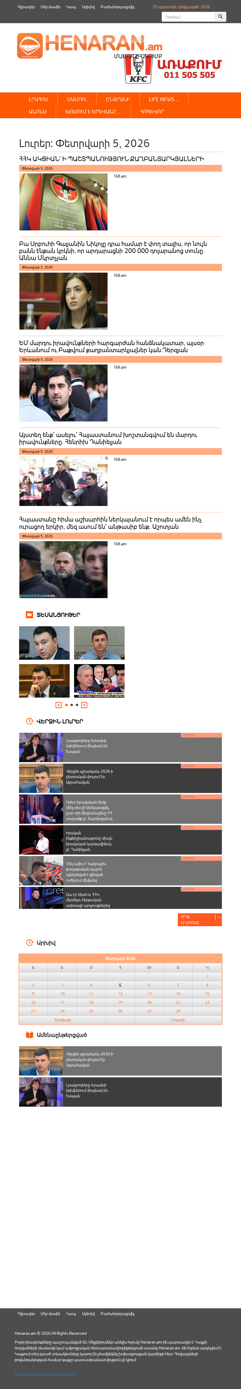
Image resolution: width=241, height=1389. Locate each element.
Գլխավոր (26, 6)
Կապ (71, 6)
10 (62, 993)
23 (33, 1011)
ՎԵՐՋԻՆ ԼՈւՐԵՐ (60, 721)
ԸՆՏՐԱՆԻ (118, 99)
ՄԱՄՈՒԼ (77, 99)
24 (62, 1011)
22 (207, 1002)
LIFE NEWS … (164, 99)
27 (149, 1011)
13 (149, 993)
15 (207, 993)
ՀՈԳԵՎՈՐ (152, 111)
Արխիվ (88, 6)
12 (120, 993)
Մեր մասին (50, 6)
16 (33, 1002)
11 (91, 993)
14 (178, 993)
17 (62, 1002)
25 (91, 1011)
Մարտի (178, 1019)
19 (120, 1002)
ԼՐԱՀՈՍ (38, 99)
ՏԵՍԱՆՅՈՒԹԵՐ (58, 614)
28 (178, 1011)
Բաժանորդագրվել (117, 6)
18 (91, 1002)
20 (149, 1002)
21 (178, 1002)
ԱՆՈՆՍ (37, 111)
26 (120, 1011)
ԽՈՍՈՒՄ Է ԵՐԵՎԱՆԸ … (93, 111)
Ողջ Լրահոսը (190, 919)
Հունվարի (62, 1019)
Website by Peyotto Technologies (45, 1374)
